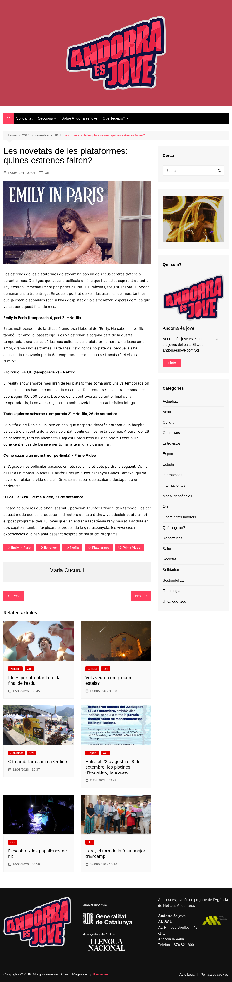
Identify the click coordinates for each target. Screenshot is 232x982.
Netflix (74, 547)
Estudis (15, 668)
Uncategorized (174, 601)
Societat (169, 559)
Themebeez (101, 974)
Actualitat (16, 753)
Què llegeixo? (114, 118)
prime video (131, 547)
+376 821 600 (183, 945)
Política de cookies (215, 974)
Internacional (173, 475)
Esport (92, 753)
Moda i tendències (177, 496)
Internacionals (174, 485)
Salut (167, 549)
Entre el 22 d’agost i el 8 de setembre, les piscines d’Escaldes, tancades (112, 767)
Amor (167, 412)
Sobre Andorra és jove (79, 118)
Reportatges (172, 538)
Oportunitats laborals (179, 517)
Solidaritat (24, 118)
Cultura (92, 668)
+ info (171, 363)
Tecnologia (171, 591)
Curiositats (171, 433)
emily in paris (21, 547)
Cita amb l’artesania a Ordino (37, 761)
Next (138, 596)
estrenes (50, 547)
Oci (47, 173)
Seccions (45, 118)
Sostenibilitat (173, 580)
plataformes (100, 547)
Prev (15, 596)
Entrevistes (172, 443)
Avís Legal (187, 974)
